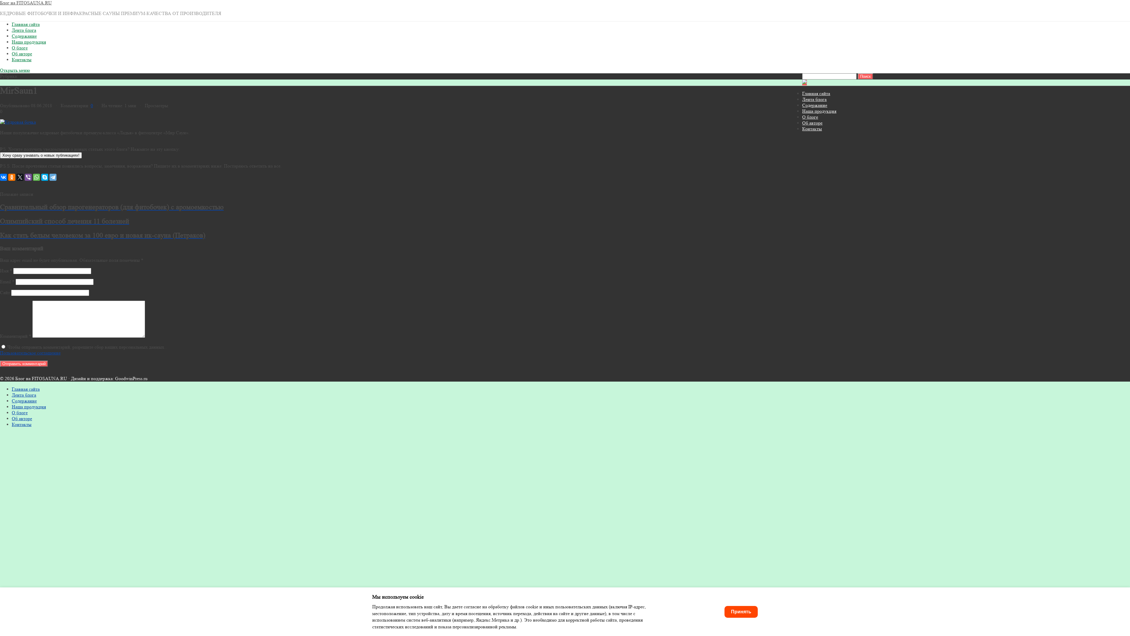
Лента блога (24, 30)
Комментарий (15, 336)
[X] (20, 177)
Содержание (24, 36)
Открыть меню (15, 70)
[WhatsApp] (36, 177)
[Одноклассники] (11, 177)
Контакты (21, 59)
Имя (6, 271)
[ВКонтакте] (3, 177)
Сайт (5, 292)
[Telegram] (52, 177)
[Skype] (44, 177)
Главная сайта (26, 24)
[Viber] (28, 177)
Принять (741, 611)
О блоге (20, 48)
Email (7, 281)
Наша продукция (29, 42)
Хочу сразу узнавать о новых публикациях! (40, 155)
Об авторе (22, 54)
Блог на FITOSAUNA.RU (26, 3)
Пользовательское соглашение (30, 353)
